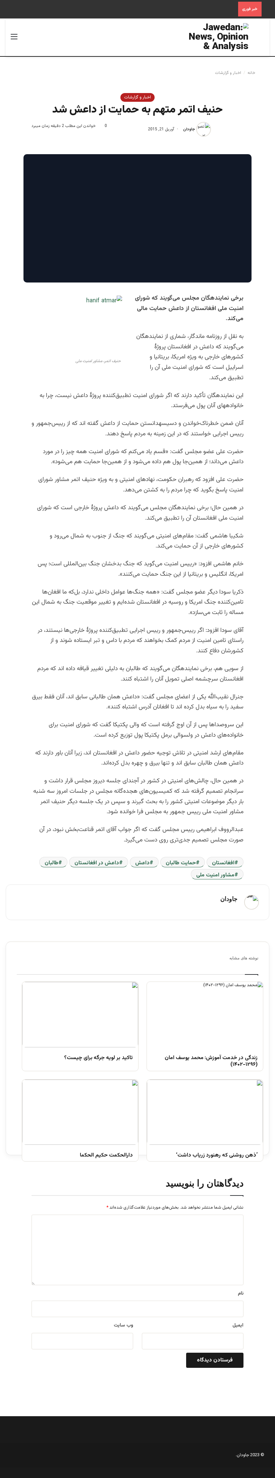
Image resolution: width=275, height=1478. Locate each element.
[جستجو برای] (261, 39)
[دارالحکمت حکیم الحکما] (80, 1112)
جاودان (189, 129)
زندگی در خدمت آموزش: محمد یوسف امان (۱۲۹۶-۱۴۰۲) (211, 1062)
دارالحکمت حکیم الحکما (106, 1155)
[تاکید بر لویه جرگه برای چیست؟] (80, 1014)
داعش (142, 863)
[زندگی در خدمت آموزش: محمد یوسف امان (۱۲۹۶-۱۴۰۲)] (205, 1014)
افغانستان (223, 863)
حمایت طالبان (181, 863)
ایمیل (237, 1325)
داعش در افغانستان (96, 863)
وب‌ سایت (123, 1325)
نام (240, 1293)
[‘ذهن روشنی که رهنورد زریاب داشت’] (205, 1112)
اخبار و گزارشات (228, 73)
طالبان (51, 863)
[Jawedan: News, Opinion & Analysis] (217, 37)
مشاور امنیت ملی (215, 875)
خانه (252, 73)
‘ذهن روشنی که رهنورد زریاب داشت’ (217, 1155)
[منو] (14, 39)
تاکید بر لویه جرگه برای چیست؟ (98, 1058)
